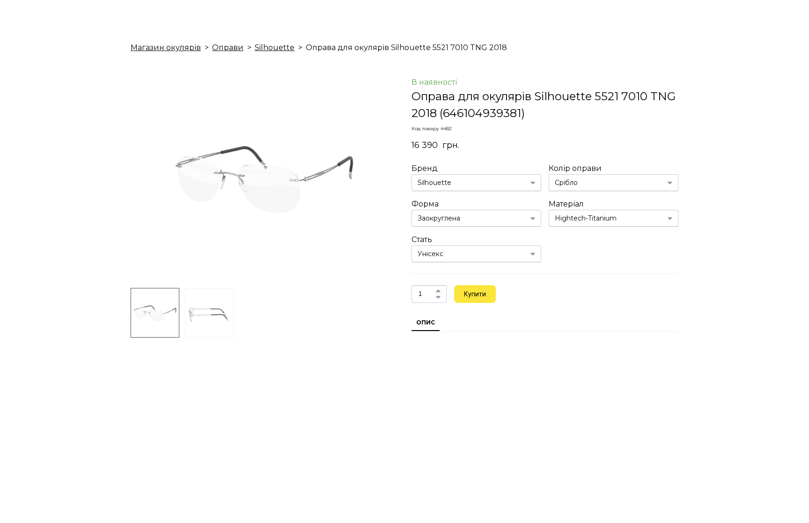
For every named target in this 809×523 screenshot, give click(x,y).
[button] (438, 290)
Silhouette (274, 47)
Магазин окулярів (166, 47)
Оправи (227, 47)
